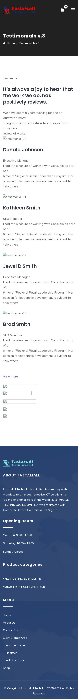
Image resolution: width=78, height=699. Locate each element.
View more (10, 376)
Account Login (15, 645)
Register (11, 653)
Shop (6, 668)
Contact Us (10, 630)
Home (7, 615)
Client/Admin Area (15, 637)
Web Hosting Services (20, 578)
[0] (62, 10)
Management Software (21, 587)
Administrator (15, 660)
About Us (9, 622)
